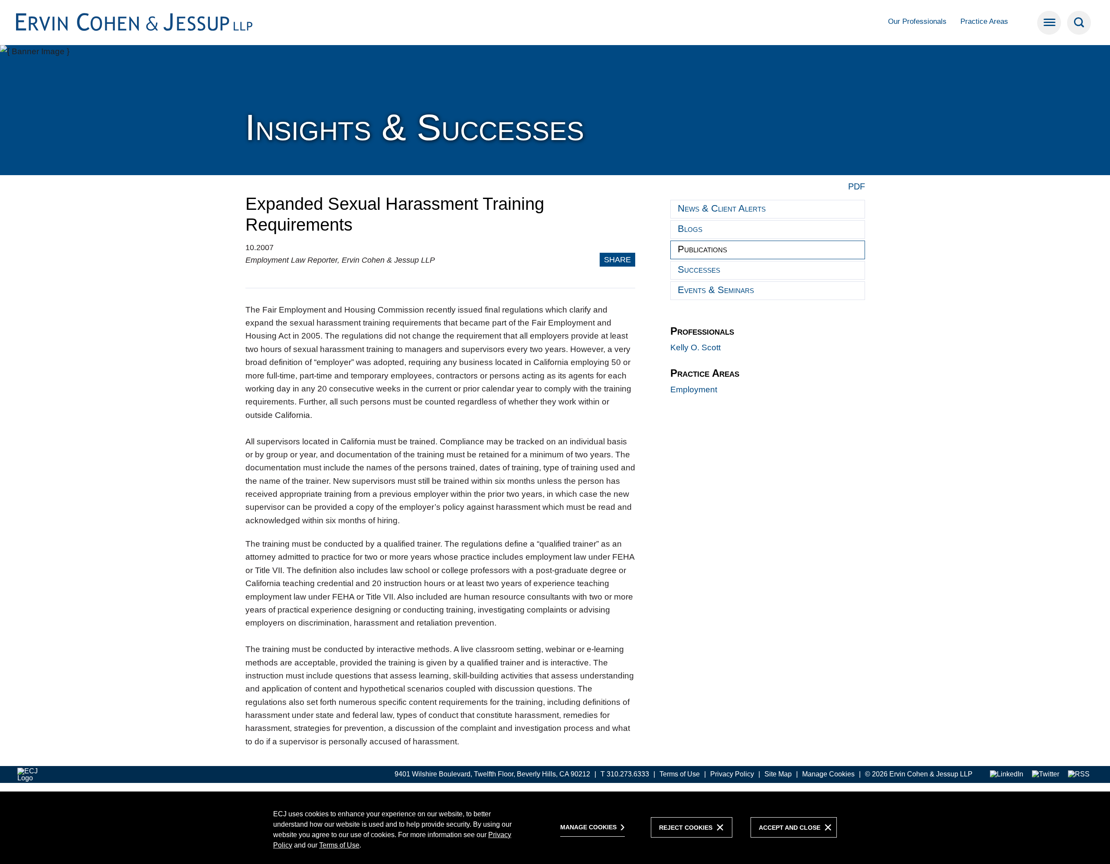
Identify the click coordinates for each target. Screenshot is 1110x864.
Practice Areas (984, 21)
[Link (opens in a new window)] (1006, 774)
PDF (856, 186)
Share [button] (617, 259)
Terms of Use (679, 774)
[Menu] (1049, 23)
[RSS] (1079, 774)
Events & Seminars (716, 289)
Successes (699, 269)
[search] (1079, 23)
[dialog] (555, 827)
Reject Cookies (685, 827)
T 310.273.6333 (625, 774)
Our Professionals (917, 21)
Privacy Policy (732, 774)
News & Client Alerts (722, 208)
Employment (693, 389)
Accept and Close (789, 827)
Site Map (778, 774)
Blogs (690, 228)
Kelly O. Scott (695, 347)
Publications (702, 249)
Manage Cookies (828, 774)
